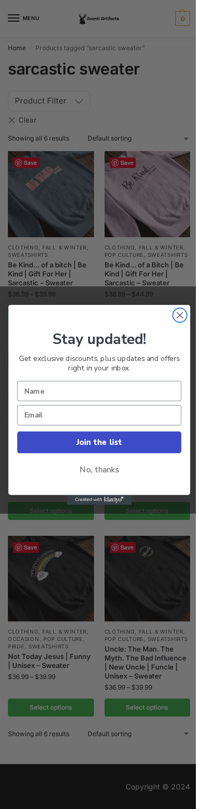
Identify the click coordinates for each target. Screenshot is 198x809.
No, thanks (99, 469)
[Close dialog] (180, 315)
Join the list (98, 442)
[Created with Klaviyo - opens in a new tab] (99, 499)
